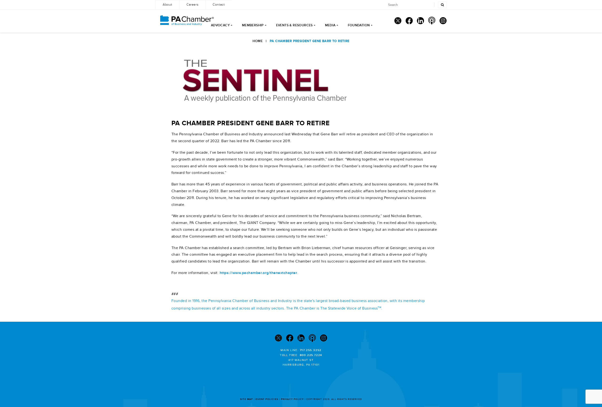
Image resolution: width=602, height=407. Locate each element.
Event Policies (267, 399)
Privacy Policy (292, 399)
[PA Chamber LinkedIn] (420, 20)
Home (258, 41)
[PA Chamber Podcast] (431, 20)
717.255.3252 (311, 350)
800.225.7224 (311, 355)
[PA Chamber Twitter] (397, 20)
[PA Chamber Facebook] (409, 20)
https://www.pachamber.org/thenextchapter (258, 272)
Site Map (246, 399)
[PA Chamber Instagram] (443, 20)
